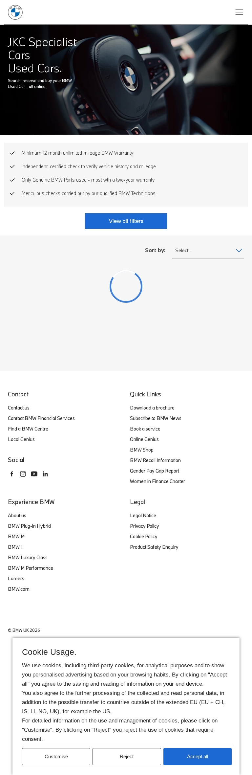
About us (17, 515)
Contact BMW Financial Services (41, 418)
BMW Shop (142, 450)
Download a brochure (152, 408)
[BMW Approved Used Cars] (15, 11)
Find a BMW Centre (28, 429)
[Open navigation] (239, 12)
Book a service (145, 429)
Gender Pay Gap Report (154, 471)
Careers (16, 578)
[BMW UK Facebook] (12, 474)
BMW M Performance (30, 568)
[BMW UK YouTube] (34, 474)
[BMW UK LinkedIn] (45, 474)
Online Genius (144, 439)
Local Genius (21, 439)
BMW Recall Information (155, 460)
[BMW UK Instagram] (23, 474)
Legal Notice (143, 515)
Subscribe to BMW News (155, 418)
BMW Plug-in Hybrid (29, 526)
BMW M (16, 536)
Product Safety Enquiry (154, 547)
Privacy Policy (144, 526)
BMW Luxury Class (28, 557)
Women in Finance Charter (157, 481)
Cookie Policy (144, 536)
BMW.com (19, 589)
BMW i (15, 547)
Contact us (19, 408)
